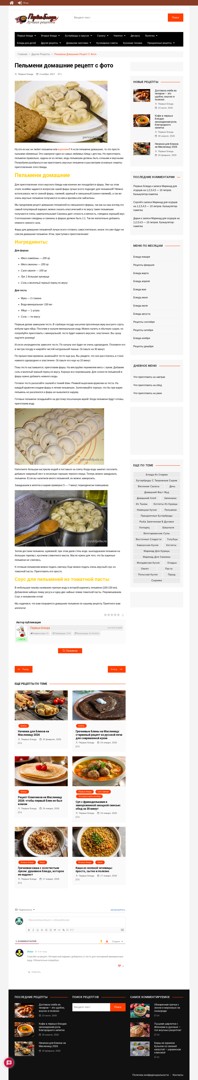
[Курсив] (33, 930)
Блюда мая (139, 289)
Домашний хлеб (146, 498)
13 (158, 1034)
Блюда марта (141, 273)
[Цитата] (55, 930)
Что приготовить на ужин (147, 393)
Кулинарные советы (107, 43)
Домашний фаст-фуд (156, 492)
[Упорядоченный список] (46, 930)
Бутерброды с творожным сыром (156, 480)
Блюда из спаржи (157, 474)
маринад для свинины (156, 557)
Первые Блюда (25, 74)
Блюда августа (141, 314)
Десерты (135, 35)
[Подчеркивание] (37, 930)
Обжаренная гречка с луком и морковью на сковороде (167, 1008)
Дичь (172, 486)
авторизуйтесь (117, 909)
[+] (72, 930)
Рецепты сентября (144, 322)
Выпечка (150, 35)
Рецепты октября (143, 330)
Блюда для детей (26, 43)
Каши (42, 862)
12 (158, 1057)
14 (158, 1015)
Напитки (118, 35)
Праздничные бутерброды (157, 515)
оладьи (172, 562)
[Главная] (11, 3)
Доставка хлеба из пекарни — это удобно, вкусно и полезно (165, 95)
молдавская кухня (148, 562)
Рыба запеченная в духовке (157, 521)
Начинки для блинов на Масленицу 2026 (33, 733)
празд (171, 574)
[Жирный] (29, 930)
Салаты (101, 35)
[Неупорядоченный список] (50, 930)
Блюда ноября (141, 338)
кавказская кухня (147, 545)
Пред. (25, 669)
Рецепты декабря (143, 346)
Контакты (178, 1075)
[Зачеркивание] (42, 930)
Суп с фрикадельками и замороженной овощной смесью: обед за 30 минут (98, 805)
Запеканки (170, 498)
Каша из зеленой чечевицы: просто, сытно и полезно (94, 869)
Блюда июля (140, 305)
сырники (156, 580)
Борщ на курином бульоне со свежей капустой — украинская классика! (167, 1047)
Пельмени (71, 650)
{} (68, 930)
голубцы (172, 539)
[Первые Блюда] (21, 631)
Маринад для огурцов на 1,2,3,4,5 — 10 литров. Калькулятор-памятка (155, 190)
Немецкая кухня (147, 510)
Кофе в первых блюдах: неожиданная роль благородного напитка (166, 121)
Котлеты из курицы (166, 504)
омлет (145, 568)
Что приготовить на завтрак (149, 377)
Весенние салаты (148, 486)
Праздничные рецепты (159, 43)
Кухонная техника (132, 43)
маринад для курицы (157, 551)
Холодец (144, 527)
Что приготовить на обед (89, 796)
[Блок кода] (59, 930)
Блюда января (141, 257)
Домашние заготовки (77, 43)
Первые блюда (25, 35)
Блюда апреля (141, 281)
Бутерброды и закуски (77, 35)
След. (114, 669)
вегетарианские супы (157, 533)
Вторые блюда (49, 35)
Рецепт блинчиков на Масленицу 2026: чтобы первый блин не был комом (40, 800)
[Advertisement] (156, 430)
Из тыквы (142, 504)
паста (168, 568)
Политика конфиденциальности (150, 1075)
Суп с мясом (103, 792)
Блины (24, 726)
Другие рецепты (49, 43)
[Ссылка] (63, 930)
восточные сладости (148, 539)
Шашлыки (168, 527)
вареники (63, 149)
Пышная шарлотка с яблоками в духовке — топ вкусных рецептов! (167, 1027)
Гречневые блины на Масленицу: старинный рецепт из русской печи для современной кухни (99, 735)
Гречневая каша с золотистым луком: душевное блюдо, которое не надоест (41, 871)
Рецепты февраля (143, 265)
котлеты (171, 545)
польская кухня (148, 574)
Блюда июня (140, 297)
